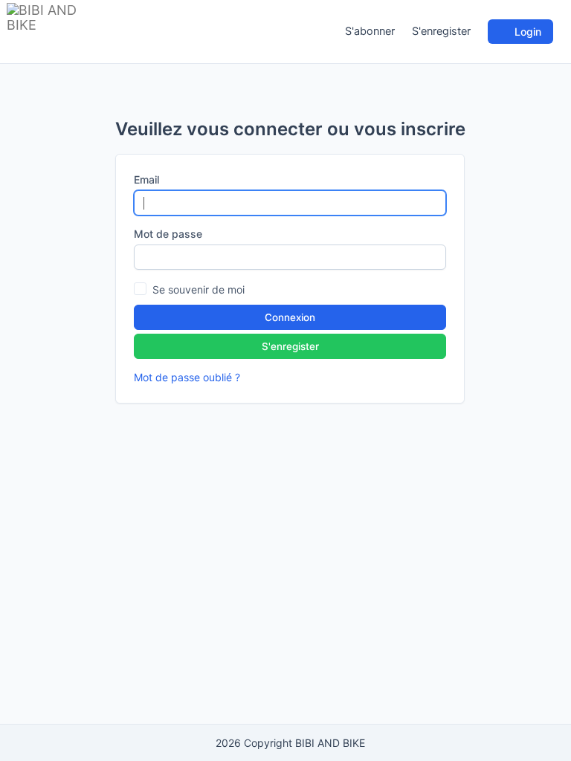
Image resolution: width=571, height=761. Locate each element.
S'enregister (441, 31)
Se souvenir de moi (198, 289)
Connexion (290, 317)
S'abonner (370, 31)
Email (146, 179)
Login (526, 31)
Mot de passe (168, 233)
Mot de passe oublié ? (187, 377)
